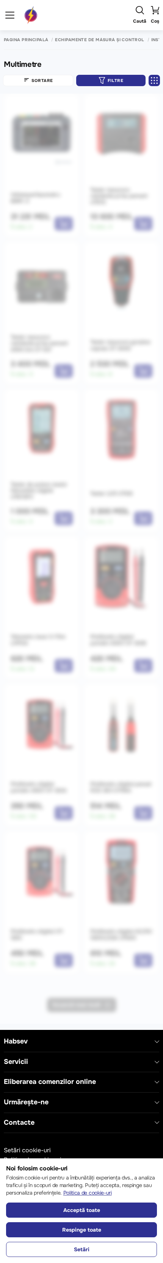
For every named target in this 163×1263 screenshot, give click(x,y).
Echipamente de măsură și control (99, 40)
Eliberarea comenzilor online (50, 1082)
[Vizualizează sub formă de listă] (154, 80)
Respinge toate (81, 1229)
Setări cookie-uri (27, 1150)
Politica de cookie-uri (87, 1192)
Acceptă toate (81, 1210)
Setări (81, 1249)
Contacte (19, 1123)
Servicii (16, 1062)
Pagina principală (26, 40)
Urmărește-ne (26, 1102)
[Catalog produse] (10, 15)
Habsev (16, 1041)
